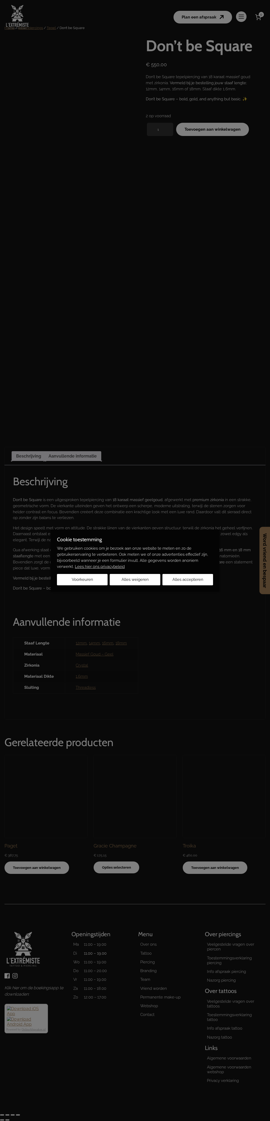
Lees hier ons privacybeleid (100, 566)
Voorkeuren (82, 579)
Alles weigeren (135, 579)
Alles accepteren (187, 579)
